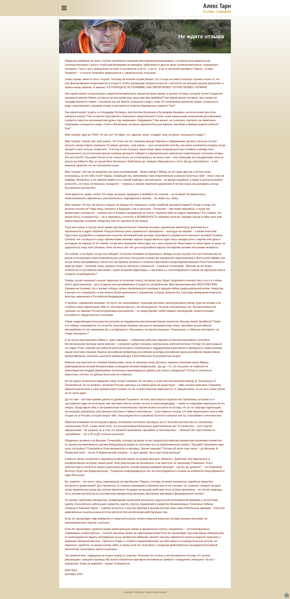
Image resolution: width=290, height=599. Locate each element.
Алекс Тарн (217, 5)
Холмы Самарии (217, 11)
